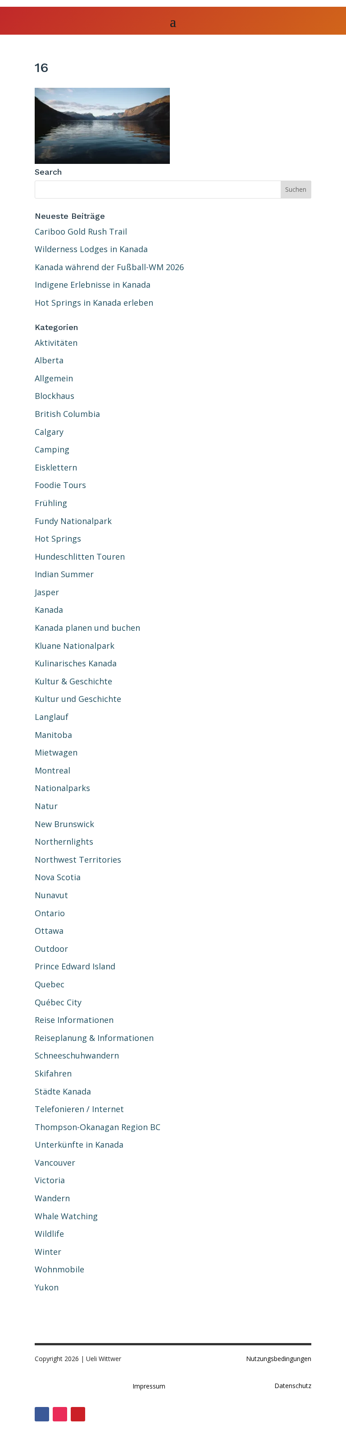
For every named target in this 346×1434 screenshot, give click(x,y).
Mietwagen (56, 752)
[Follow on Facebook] (42, 1414)
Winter (48, 1251)
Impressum (148, 1386)
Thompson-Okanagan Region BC (97, 1127)
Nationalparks (62, 788)
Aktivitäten (56, 342)
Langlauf (51, 716)
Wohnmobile (59, 1269)
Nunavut (51, 895)
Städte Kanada (63, 1091)
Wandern (52, 1198)
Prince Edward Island (75, 966)
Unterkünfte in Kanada (79, 1144)
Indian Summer (64, 574)
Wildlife (49, 1233)
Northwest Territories (78, 859)
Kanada (49, 609)
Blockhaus (54, 395)
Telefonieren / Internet (79, 1109)
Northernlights (64, 841)
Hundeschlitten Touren (80, 556)
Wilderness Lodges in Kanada (91, 249)
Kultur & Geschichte (73, 681)
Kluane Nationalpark (74, 645)
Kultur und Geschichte (78, 698)
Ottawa (49, 930)
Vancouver (55, 1162)
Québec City (58, 1002)
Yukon (47, 1287)
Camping (52, 449)
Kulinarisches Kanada (76, 663)
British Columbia (67, 413)
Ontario (50, 913)
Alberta (49, 360)
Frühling (51, 503)
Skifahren (53, 1073)
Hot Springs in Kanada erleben (94, 302)
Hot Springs (58, 538)
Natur (46, 806)
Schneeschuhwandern (77, 1055)
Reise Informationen (74, 1019)
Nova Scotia (58, 877)
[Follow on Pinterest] (78, 1414)
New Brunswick (64, 824)
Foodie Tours (60, 485)
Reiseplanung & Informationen (94, 1037)
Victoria (50, 1180)
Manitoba (53, 734)
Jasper (47, 592)
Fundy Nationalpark (73, 521)
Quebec (49, 984)
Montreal (52, 770)
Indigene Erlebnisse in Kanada (92, 284)
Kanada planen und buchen (87, 627)
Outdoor (51, 948)
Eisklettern (56, 467)
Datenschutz (292, 1385)
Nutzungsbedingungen (278, 1358)
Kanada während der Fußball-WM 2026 (109, 267)
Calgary (49, 431)
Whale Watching (66, 1216)
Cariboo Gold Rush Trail (81, 231)
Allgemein (54, 378)
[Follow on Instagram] (60, 1414)
